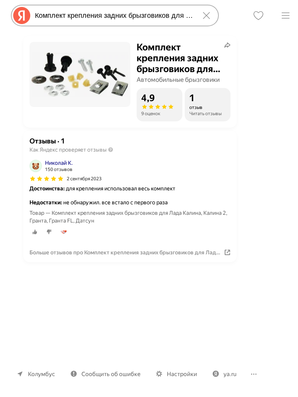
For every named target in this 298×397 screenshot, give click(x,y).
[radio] (34, 232)
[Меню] (285, 15)
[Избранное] (258, 15)
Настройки (182, 374)
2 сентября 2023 (84, 178)
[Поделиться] (227, 45)
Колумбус (41, 374)
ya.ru (230, 374)
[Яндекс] (21, 15)
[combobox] (113, 15)
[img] (46, 179)
